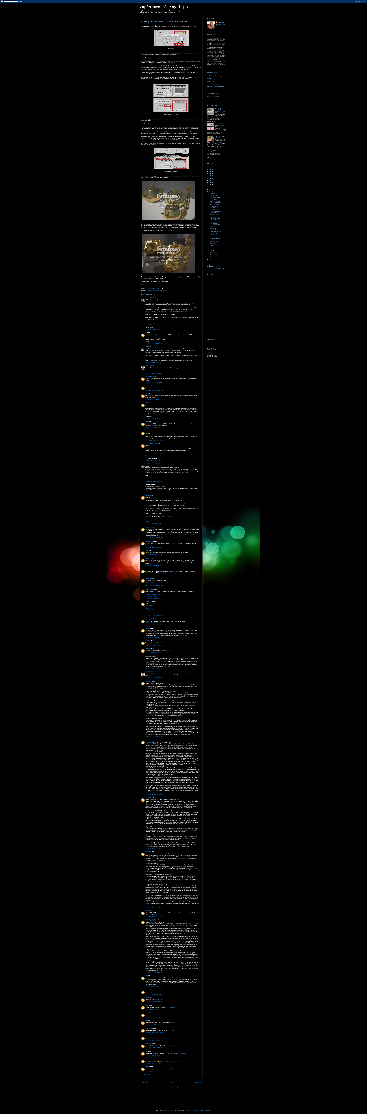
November (213, 193)
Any (146, 1013)
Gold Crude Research (151, 582)
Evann (147, 386)
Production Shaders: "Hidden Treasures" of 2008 (216, 206)
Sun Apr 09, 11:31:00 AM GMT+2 (153, 1017)
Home (171, 1082)
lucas (146, 550)
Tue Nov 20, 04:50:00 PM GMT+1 (154, 390)
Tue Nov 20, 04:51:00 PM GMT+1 (154, 399)
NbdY (146, 421)
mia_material (160, 290)
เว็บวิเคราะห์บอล (171, 1007)
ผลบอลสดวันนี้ (171, 992)
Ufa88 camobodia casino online (153, 622)
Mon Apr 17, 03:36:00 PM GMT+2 (154, 1032)
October (212, 195)
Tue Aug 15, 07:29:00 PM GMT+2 (154, 1071)
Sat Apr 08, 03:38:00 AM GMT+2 (153, 1009)
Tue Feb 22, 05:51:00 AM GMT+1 (154, 907)
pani (146, 975)
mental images (211, 78)
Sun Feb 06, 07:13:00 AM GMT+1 (154, 523)
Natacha (147, 1066)
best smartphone (149, 608)
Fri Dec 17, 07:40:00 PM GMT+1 (153, 645)
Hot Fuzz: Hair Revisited (213, 234)
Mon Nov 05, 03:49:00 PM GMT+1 (154, 373)
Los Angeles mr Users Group (214, 76)
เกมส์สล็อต (169, 650)
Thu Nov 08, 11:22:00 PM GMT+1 (154, 382)
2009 (210, 187)
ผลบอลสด (172, 1022)
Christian (147, 569)
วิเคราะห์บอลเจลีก (181, 1053)
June (211, 245)
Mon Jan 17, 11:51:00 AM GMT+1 (154, 794)
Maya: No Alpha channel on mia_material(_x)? (215, 230)
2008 (210, 189)
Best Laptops (148, 605)
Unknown (148, 402)
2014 (210, 176)
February (212, 254)
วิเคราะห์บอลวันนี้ (159, 999)
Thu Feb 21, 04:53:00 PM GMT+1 (154, 440)
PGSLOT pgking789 (150, 920)
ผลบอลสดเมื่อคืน (169, 1038)
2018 (210, 169)
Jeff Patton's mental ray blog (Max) (216, 86)
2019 (210, 167)
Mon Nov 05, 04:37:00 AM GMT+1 (154, 362)
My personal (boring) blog (213, 99)
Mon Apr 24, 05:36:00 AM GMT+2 (154, 1063)
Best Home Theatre (150, 610)
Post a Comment (148, 1074)
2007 (210, 191)
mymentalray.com (211, 81)
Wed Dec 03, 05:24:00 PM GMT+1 (154, 481)
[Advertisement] (213, 305)
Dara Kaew (148, 671)
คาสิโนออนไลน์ (149, 742)
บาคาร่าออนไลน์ (174, 886)
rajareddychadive (194, 1110)
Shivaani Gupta (149, 589)
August (212, 243)
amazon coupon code (151, 596)
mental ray (154, 290)
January (212, 257)
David (147, 346)
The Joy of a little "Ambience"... (219, 137)
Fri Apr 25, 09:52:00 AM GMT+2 (153, 460)
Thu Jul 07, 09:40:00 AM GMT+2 (153, 575)
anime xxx (174, 979)
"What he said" (214, 215)
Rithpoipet (148, 619)
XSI (166, 290)
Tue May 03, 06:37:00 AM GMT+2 (154, 972)
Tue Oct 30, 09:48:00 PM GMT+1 (153, 329)
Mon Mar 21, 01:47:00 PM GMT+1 (154, 538)
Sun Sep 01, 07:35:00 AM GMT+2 (154, 615)
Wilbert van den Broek (151, 443)
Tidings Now (148, 601)
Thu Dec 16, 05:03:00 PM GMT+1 (154, 637)
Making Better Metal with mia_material (220, 124)
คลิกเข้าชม (194, 660)
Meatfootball (148, 1028)
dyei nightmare (149, 376)
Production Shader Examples (215, 198)
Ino (146, 332)
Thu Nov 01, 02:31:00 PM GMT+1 (154, 343)
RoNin (147, 990)
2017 (210, 171)
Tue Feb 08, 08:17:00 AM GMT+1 (154, 848)
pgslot (177, 799)
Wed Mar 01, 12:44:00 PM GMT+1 (154, 586)
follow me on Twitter (221, 268)
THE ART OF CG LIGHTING (152, 464)
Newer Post (144, 1082)
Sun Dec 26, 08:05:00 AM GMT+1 (154, 677)
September (213, 241)
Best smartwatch (149, 607)
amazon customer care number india (154, 594)
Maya (149, 290)
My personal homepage (213, 96)
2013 (210, 178)
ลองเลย (155, 914)
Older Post (198, 1082)
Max (146, 290)
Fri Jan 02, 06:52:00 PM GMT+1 (153, 492)
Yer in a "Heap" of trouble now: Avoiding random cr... (215, 224)
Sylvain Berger (149, 297)
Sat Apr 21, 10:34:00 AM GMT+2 (153, 554)
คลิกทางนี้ (183, 632)
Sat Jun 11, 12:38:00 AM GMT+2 (153, 547)
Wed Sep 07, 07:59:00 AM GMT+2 (154, 986)
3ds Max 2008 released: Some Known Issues (215, 218)
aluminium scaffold (175, 571)
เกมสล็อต (169, 643)
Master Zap (148, 365)
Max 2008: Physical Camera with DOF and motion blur (215, 211)
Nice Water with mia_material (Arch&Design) (215, 149)
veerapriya (148, 681)
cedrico (147, 558)
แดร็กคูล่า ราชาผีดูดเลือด (167, 1069)
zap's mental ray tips (164, 7)
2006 (210, 259)
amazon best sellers (150, 612)
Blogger (208, 1110)
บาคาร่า (183, 693)
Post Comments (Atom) (175, 1087)
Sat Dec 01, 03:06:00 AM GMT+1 (153, 418)
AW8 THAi (148, 640)
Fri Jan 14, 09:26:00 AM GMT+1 (153, 736)
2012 (210, 180)
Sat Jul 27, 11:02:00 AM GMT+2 (153, 598)
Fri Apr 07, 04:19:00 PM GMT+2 (153, 1002)
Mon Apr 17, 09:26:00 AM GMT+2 (154, 1025)
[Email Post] (163, 288)
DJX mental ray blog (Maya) (214, 84)
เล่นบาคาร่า (184, 674)
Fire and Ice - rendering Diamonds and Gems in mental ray (220, 110)
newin (147, 910)
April (211, 250)
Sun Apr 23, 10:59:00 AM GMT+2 (153, 1055)
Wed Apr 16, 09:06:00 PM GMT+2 (154, 565)
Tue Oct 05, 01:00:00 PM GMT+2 (153, 625)
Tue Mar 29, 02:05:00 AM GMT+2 (154, 916)
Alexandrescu (149, 541)
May (211, 248)
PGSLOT (147, 628)
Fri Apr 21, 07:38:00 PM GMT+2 (153, 1048)
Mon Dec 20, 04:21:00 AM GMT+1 (154, 668)
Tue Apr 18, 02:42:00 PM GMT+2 (153, 1040)
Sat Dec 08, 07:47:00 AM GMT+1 (153, 427)
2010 (210, 185)
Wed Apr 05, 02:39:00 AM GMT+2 (154, 994)
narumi (147, 997)
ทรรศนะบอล (167, 1015)
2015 (210, 173)
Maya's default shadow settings (215, 237)
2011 (210, 182)
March (212, 252)
